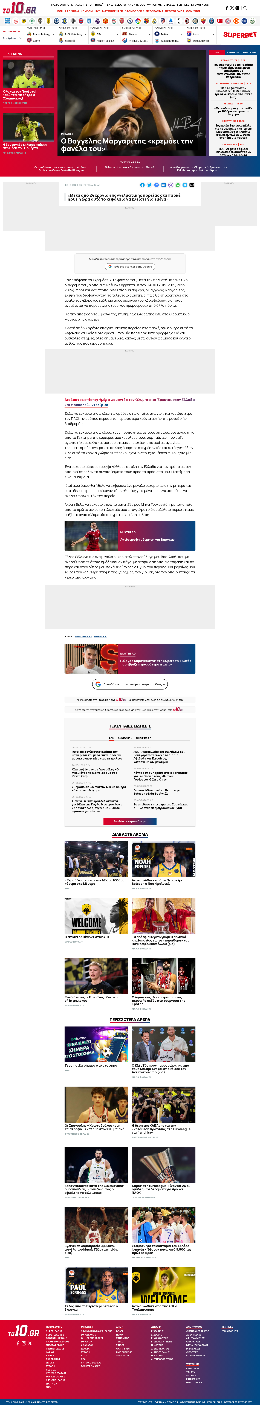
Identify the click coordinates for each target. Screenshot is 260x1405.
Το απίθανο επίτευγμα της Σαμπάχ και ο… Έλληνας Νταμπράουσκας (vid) (161, 806)
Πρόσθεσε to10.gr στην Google (132, 266)
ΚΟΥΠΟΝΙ (87, 11)
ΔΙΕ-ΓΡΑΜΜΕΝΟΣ (195, 1338)
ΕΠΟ (48, 1387)
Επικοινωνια (214, 1402)
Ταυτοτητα (145, 1402)
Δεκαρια (156, 1326)
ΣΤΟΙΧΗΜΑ (72, 11)
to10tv (190, 1372)
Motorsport (124, 1352)
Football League (56, 1338)
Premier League (55, 1348)
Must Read (143, 738)
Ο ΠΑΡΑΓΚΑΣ (193, 1341)
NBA (83, 1359)
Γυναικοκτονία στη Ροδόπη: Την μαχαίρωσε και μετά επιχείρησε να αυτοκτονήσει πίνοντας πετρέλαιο (233, 70)
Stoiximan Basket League (96, 1331)
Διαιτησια (51, 1383)
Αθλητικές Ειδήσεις (117, 710)
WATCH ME (154, 5)
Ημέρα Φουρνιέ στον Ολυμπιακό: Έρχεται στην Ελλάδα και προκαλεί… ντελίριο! (197, 168)
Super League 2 (55, 1334)
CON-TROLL (194, 11)
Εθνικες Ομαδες (55, 1376)
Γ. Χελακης (157, 1331)
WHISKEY (246, 1402)
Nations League (55, 1380)
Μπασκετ (87, 1326)
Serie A (50, 1355)
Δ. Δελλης (156, 1334)
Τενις (119, 1341)
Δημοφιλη (125, 738)
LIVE (97, 11)
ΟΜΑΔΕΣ (169, 5)
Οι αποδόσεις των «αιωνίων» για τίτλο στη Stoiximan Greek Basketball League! (61, 168)
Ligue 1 (50, 1362)
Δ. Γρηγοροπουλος (162, 1359)
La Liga (50, 1352)
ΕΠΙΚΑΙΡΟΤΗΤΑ (229, 1331)
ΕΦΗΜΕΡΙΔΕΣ (193, 1379)
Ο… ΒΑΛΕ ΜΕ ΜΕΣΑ (196, 1355)
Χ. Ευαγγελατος (160, 1348)
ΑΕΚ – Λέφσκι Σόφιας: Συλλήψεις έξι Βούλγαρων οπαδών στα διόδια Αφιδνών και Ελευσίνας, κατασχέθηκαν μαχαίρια (233, 155)
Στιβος (120, 1345)
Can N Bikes (123, 1348)
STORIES (191, 1375)
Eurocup (86, 1341)
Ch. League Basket (92, 1338)
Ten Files (227, 1326)
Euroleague (88, 1334)
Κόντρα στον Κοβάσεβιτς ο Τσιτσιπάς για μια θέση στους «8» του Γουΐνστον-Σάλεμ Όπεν (161, 776)
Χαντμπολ (122, 1338)
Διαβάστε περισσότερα (130, 821)
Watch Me (192, 1364)
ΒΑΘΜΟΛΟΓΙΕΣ (134, 11)
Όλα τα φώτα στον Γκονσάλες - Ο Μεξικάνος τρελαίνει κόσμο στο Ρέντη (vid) (233, 93)
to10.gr (70, 185)
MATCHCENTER (112, 11)
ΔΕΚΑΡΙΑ (120, 5)
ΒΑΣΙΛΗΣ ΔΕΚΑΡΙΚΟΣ (197, 1345)
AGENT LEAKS (193, 1334)
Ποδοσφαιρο (54, 1326)
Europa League (55, 1345)
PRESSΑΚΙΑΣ (193, 1348)
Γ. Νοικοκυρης (159, 1338)
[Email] (192, 185)
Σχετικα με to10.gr (166, 1402)
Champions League (57, 1341)
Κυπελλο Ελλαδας (56, 1373)
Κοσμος (51, 1369)
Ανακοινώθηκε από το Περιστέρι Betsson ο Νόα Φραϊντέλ (157, 792)
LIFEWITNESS (200, 5)
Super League (54, 1331)
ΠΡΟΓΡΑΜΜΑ (154, 11)
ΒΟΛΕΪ (99, 5)
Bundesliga (53, 1359)
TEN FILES (183, 5)
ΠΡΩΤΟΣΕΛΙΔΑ (174, 11)
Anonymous (194, 1326)
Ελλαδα (85, 1348)
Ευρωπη (50, 1366)
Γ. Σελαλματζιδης (161, 1341)
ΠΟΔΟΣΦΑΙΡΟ (60, 5)
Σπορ (119, 1326)
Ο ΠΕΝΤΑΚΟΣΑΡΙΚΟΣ (197, 1331)
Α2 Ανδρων (87, 1345)
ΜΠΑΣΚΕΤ (77, 5)
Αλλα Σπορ (122, 1355)
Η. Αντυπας (158, 1355)
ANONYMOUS (136, 5)
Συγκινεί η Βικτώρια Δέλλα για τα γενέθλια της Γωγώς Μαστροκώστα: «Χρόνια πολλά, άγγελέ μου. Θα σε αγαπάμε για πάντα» (233, 131)
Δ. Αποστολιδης (160, 1352)
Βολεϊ (119, 1331)
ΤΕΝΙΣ (109, 5)
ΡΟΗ (60, 11)
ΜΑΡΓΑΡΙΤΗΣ (83, 636)
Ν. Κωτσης (157, 1345)
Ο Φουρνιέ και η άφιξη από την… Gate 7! (130, 167)
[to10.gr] (19, 8)
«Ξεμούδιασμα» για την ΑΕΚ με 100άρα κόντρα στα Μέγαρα (233, 111)
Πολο (119, 1334)
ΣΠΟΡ (89, 5)
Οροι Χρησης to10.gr (192, 1402)
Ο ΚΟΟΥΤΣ (192, 1352)
